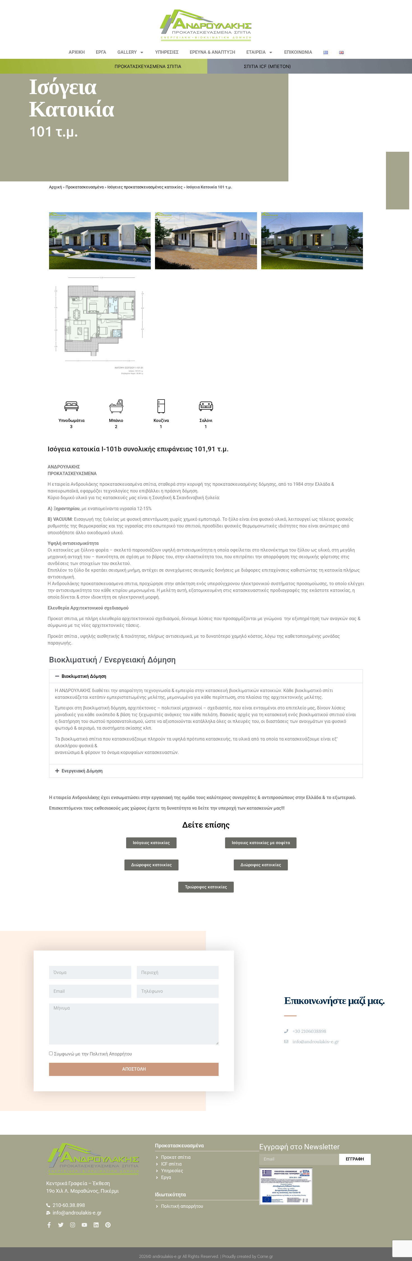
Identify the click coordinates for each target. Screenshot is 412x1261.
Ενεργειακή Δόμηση (82, 771)
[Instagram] (72, 1225)
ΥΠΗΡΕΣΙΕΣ (167, 52)
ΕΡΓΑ (101, 52)
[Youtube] (84, 1225)
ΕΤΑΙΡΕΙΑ (256, 52)
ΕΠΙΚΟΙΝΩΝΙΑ (298, 52)
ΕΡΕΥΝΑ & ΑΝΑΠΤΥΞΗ (212, 52)
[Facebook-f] (49, 1225)
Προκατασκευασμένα (85, 187)
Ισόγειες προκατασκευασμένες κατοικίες (145, 187)
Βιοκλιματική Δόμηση (84, 676)
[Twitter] (61, 1225)
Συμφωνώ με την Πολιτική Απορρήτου (93, 1053)
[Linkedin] (96, 1225)
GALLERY (127, 52)
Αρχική (55, 187)
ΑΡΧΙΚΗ (77, 52)
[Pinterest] (108, 1225)
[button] (151, 66)
